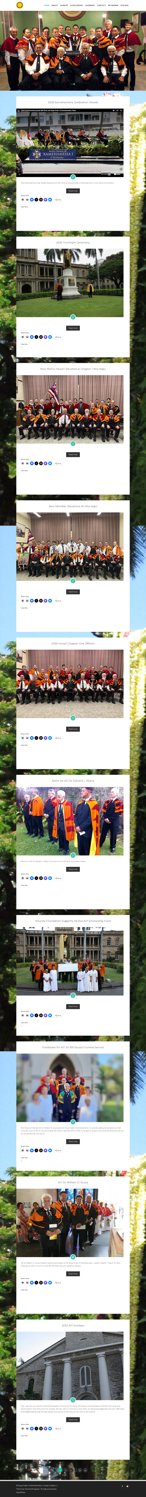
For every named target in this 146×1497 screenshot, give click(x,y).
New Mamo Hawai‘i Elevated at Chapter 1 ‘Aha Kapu (73, 369)
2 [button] (74, 84)
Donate (64, 5)
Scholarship (76, 5)
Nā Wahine (113, 5)
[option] (73, 51)
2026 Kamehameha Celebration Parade (73, 102)
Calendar (90, 5)
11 (80, 1471)
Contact (101, 5)
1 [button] (72, 84)
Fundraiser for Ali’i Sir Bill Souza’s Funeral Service (73, 1047)
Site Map (124, 5)
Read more (73, 191)
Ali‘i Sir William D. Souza (73, 1182)
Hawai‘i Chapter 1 (73, 53)
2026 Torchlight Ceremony (73, 242)
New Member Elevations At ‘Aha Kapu (73, 506)
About (54, 5)
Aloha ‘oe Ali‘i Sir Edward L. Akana (73, 780)
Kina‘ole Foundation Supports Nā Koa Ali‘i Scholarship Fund (73, 921)
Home (46, 5)
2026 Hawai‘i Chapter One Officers (73, 643)
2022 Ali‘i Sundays (73, 1325)
